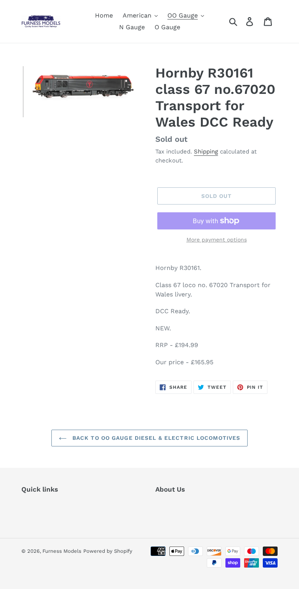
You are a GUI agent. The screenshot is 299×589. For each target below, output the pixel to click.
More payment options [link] (216, 239)
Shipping (206, 151)
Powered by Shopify (107, 551)
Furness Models (61, 551)
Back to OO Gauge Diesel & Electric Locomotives (155, 438)
